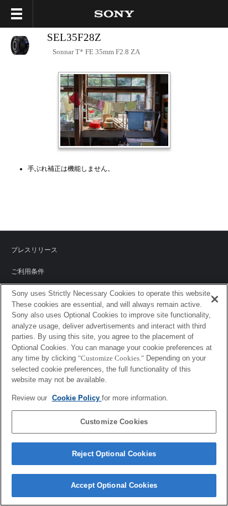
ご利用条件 (27, 271)
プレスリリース (34, 250)
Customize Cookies (114, 422)
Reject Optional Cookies (114, 454)
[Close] (215, 299)
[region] (114, 395)
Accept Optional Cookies (114, 485)
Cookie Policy (77, 398)
